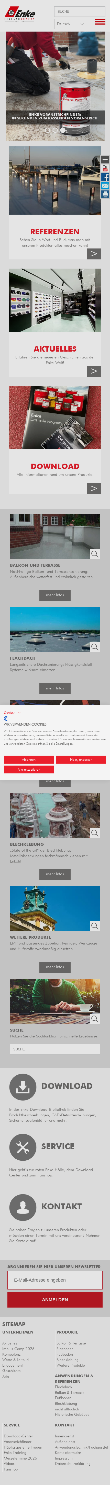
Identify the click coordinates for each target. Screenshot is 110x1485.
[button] (12, 713)
